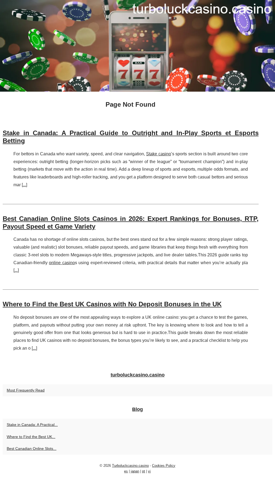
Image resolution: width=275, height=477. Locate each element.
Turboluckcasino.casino (130, 466)
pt (143, 471)
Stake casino (158, 154)
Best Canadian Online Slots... (31, 448)
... (24, 184)
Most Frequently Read (26, 390)
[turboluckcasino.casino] (137, 46)
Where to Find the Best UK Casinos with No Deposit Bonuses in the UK (112, 304)
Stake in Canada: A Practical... (32, 424)
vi (149, 471)
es (126, 471)
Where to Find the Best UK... (31, 437)
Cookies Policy (163, 466)
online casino (62, 262)
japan (135, 471)
